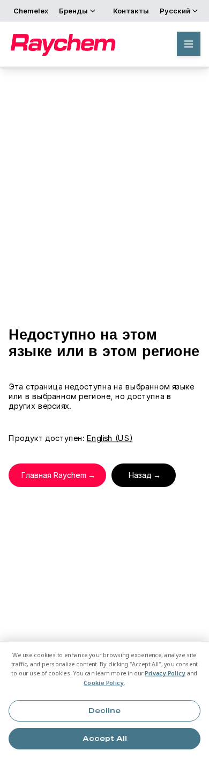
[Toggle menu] (188, 44)
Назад (140, 475)
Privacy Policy (165, 673)
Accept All (105, 738)
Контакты (131, 10)
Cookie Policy (104, 683)
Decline (104, 711)
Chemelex (30, 10)
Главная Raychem (53, 475)
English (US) (109, 438)
